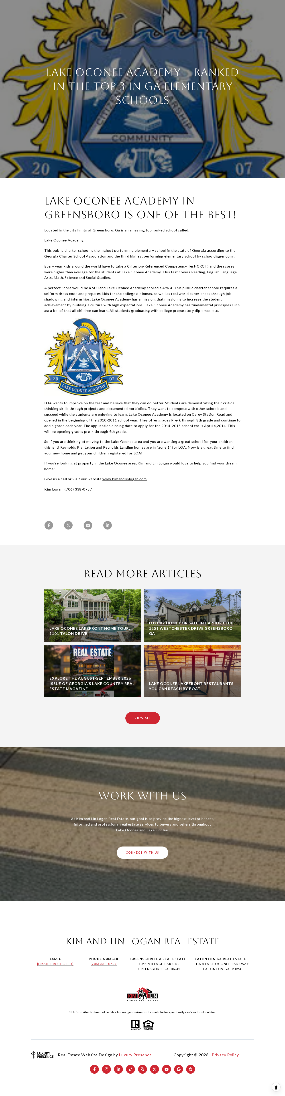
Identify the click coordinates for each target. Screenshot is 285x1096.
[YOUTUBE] (166, 1069)
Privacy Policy (225, 1054)
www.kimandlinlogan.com (124, 479)
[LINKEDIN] (118, 1069)
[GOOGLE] (178, 1069)
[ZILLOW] (190, 1069)
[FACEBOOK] (94, 1069)
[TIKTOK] (130, 1069)
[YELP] (142, 1069)
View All (142, 718)
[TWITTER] (154, 1069)
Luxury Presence (135, 1054)
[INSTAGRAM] (106, 1069)
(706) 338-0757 (78, 489)
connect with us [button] (142, 852)
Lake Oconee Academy (63, 240)
